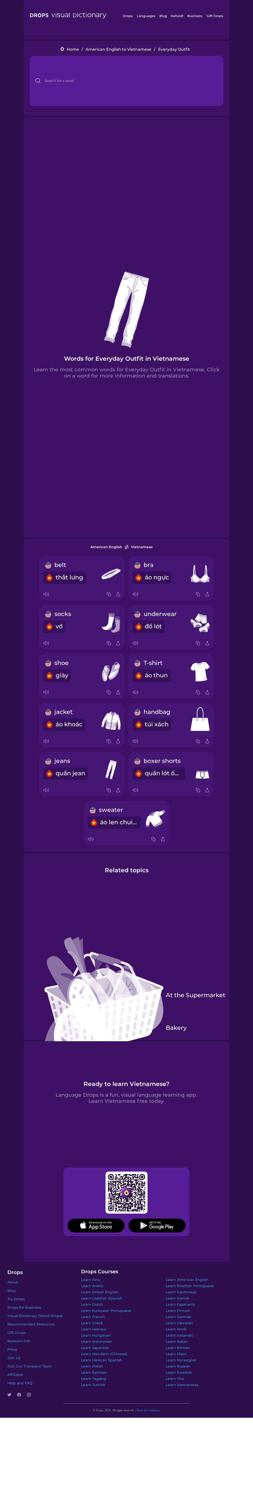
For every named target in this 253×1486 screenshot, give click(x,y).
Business (194, 16)
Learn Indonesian (96, 1341)
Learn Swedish (179, 1372)
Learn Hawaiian (179, 1323)
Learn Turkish (93, 1385)
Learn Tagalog (93, 1378)
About (12, 1282)
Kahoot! (177, 16)
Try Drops (16, 1299)
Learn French (93, 1317)
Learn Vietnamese (182, 1385)
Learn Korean (178, 1347)
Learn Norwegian (181, 1360)
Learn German (178, 1317)
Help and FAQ (19, 1383)
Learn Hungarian (96, 1335)
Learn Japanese (95, 1347)
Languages (146, 16)
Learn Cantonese (181, 1292)
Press (12, 1349)
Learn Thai (175, 1378)
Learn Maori (176, 1354)
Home (73, 49)
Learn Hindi (176, 1329)
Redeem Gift (18, 1341)
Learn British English (99, 1292)
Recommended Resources (31, 1324)
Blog (163, 16)
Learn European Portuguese (106, 1310)
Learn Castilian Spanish (102, 1298)
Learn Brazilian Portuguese (190, 1286)
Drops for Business (24, 1307)
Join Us (13, 1358)
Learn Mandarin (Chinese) (104, 1354)
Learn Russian (178, 1366)
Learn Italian (177, 1341)
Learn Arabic (92, 1286)
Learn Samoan (94, 1372)
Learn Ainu (90, 1279)
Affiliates (15, 1374)
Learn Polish (92, 1366)
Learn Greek (92, 1323)
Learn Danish (178, 1298)
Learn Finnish (178, 1310)
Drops (128, 16)
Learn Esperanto (180, 1304)
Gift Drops (215, 16)
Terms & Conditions (148, 1410)
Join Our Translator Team (29, 1366)
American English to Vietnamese (118, 49)
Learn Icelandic (179, 1335)
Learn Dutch (92, 1304)
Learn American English (187, 1279)
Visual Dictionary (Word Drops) (35, 1316)
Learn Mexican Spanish (101, 1360)
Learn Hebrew (93, 1329)
